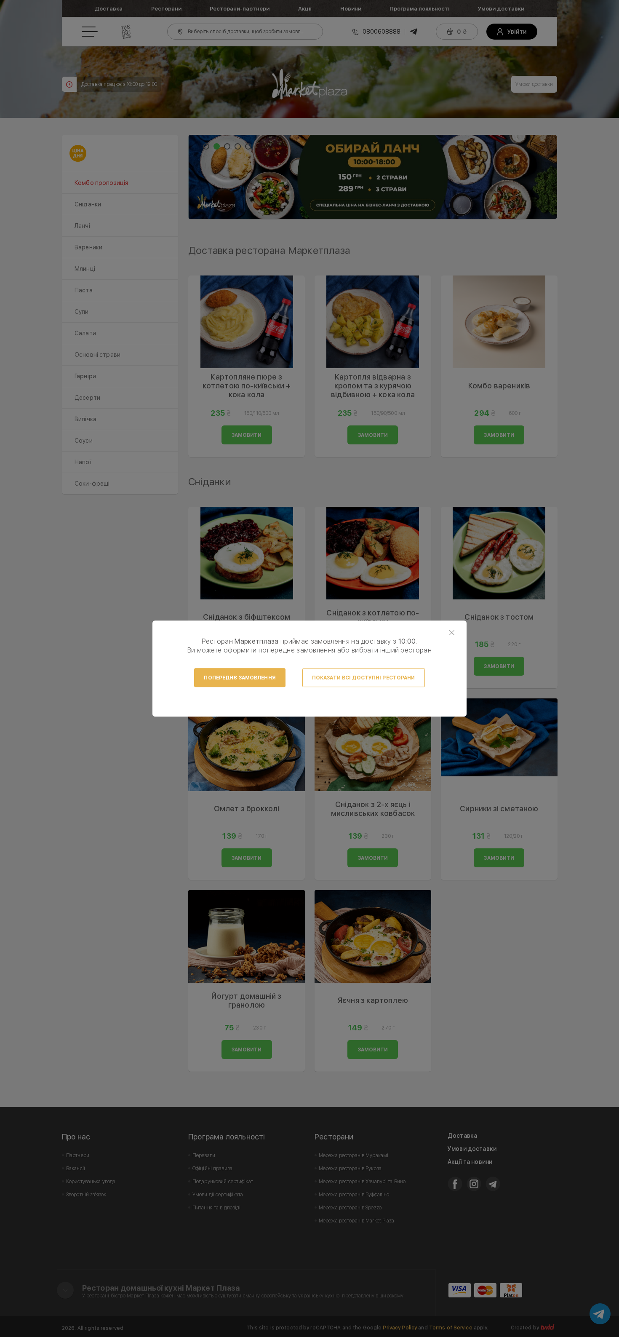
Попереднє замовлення (239, 678)
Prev (199, 177)
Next (546, 177)
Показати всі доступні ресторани (363, 678)
